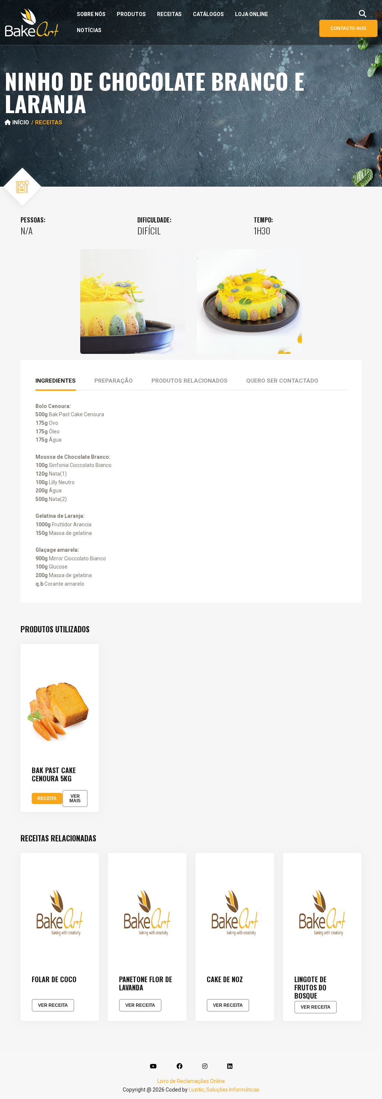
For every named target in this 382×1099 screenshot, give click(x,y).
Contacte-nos (348, 28)
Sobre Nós (91, 14)
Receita (47, 798)
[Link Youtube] (153, 1066)
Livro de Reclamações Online (191, 1081)
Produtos (131, 14)
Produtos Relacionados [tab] (189, 380)
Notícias (89, 30)
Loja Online (251, 14)
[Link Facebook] (179, 1066)
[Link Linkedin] (229, 1066)
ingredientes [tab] (55, 380)
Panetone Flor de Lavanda (145, 983)
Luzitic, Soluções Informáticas (224, 1090)
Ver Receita (53, 1005)
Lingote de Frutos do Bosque (310, 987)
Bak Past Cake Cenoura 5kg (54, 774)
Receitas (169, 14)
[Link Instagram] (204, 1066)
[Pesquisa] (362, 14)
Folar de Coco (54, 979)
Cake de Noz (225, 979)
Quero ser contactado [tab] (282, 380)
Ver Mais (75, 798)
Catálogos (208, 14)
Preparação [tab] (113, 380)
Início (20, 122)
